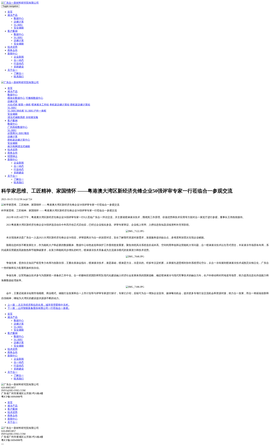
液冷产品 (13, 15)
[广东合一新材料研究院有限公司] (20, 2)
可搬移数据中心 (34, 98)
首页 (10, 11)
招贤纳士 (13, 156)
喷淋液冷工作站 (40, 104)
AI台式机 (13, 104)
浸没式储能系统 (16, 117)
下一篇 (38, 308)
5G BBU (18, 24)
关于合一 (13, 70)
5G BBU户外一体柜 (35, 110)
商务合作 (13, 50)
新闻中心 (13, 53)
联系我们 (19, 76)
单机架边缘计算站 (60, 104)
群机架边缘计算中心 (19, 139)
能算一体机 (24, 104)
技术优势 (13, 47)
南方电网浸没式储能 (19, 146)
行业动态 (19, 63)
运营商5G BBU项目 (18, 133)
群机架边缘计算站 (80, 104)
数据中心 (19, 18)
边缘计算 (19, 21)
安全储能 (19, 27)
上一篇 (38, 304)
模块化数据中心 (16, 98)
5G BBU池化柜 (16, 110)
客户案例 (13, 31)
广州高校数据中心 (18, 127)
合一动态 (19, 60)
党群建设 (19, 66)
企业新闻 (19, 57)
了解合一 (19, 73)
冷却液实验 (32, 117)
